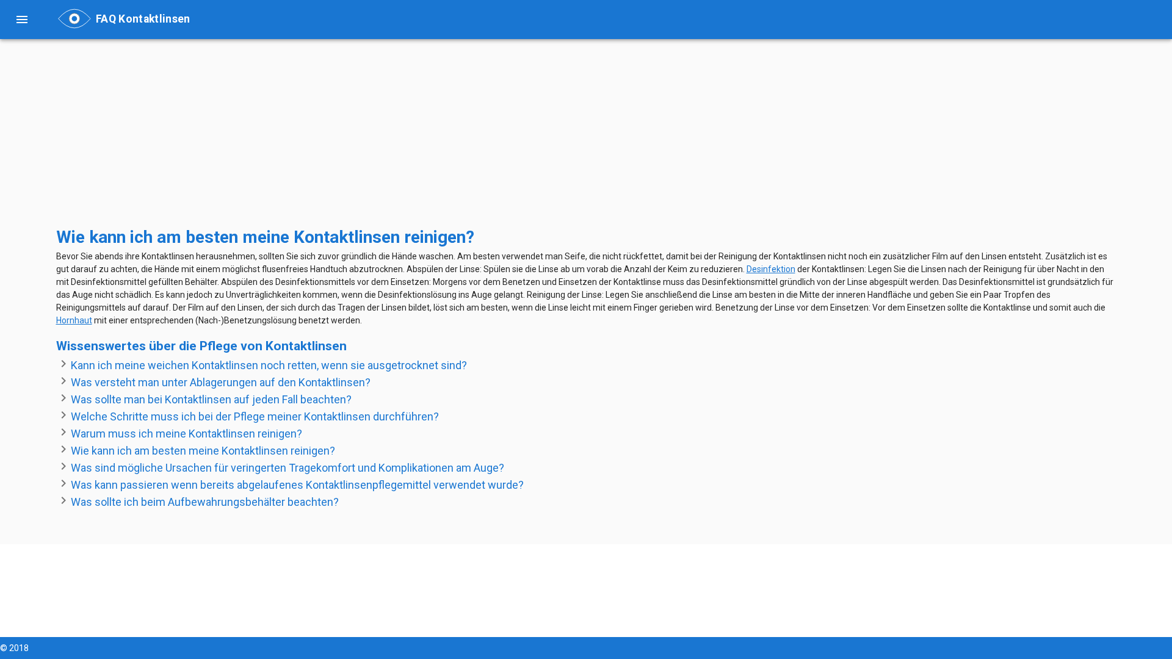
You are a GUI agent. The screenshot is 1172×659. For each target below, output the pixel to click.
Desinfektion (771, 269)
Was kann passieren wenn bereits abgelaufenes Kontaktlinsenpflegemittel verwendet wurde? (297, 484)
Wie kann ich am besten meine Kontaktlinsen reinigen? (203, 450)
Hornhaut (74, 320)
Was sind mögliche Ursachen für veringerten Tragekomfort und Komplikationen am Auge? (287, 467)
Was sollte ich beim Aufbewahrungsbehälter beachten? (205, 501)
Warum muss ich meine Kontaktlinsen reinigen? (186, 433)
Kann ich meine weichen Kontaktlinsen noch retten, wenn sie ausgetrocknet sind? (269, 365)
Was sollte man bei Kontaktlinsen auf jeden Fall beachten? (211, 399)
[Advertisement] (422, 139)
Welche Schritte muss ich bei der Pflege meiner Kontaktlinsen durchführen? (255, 416)
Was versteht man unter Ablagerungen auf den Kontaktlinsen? (221, 382)
